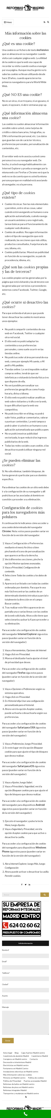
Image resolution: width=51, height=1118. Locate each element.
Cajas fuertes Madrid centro (33, 1053)
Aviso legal (7, 1053)
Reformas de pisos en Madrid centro (18, 1087)
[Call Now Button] (25, 1114)
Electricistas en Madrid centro (16, 1065)
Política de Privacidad (12, 1081)
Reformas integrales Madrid (15, 1090)
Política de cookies (36, 1078)
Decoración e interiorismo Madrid (17, 1062)
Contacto (34, 1059)
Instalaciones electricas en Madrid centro (20, 1071)
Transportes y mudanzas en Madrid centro (21, 1093)
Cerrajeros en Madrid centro (15, 1059)
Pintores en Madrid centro (14, 1078)
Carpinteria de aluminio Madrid (16, 1056)
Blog (16, 1053)
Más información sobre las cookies (17, 1075)
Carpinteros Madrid (39, 1056)
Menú (9, 22)
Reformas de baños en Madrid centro (18, 1084)
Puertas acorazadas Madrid (35, 1081)
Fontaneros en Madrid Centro (15, 1068)
